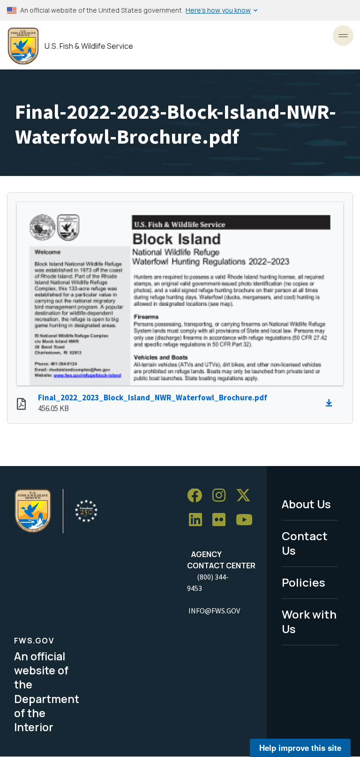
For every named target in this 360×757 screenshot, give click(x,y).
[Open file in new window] (21, 405)
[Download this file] (331, 403)
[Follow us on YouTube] (247, 520)
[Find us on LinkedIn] (199, 520)
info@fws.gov (214, 610)
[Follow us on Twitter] (246, 496)
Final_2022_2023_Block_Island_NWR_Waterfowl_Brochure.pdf (152, 397)
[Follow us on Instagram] (222, 496)
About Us (306, 504)
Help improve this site (300, 747)
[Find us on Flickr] (222, 520)
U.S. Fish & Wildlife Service (89, 46)
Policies (303, 582)
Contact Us (305, 543)
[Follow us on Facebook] (198, 496)
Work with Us (309, 621)
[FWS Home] (23, 46)
